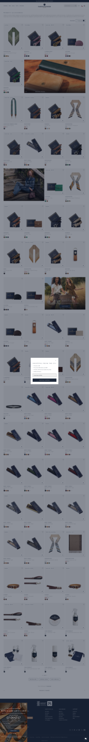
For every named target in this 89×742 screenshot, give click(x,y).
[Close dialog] (25, 704)
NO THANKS (14, 733)
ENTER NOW (14, 730)
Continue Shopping (44, 380)
